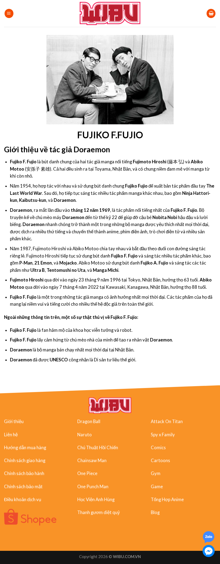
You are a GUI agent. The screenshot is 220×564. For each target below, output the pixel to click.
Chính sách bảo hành (24, 473)
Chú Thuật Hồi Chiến (97, 447)
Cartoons (160, 460)
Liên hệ (11, 434)
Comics (158, 447)
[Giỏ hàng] (211, 13)
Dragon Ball (88, 421)
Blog (155, 512)
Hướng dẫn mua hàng (25, 447)
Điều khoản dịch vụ (22, 499)
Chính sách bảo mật (23, 486)
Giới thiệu (14, 421)
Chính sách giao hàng (24, 460)
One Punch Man (92, 486)
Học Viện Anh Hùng (96, 499)
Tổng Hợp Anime (167, 499)
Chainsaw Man (92, 460)
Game (157, 486)
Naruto (84, 434)
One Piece (87, 473)
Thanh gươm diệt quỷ (98, 512)
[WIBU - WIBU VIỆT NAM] (110, 13)
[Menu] (9, 13)
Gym (155, 473)
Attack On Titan (167, 421)
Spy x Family (163, 434)
